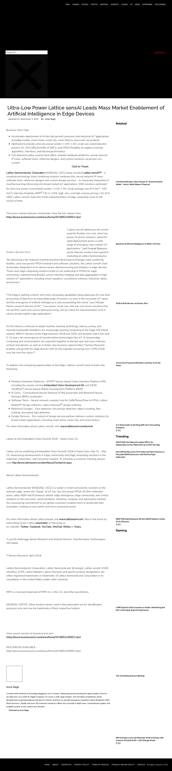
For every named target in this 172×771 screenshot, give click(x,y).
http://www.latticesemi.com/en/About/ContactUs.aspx (42, 462)
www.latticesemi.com (71, 519)
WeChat (57, 526)
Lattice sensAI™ (92, 172)
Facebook (35, 526)
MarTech (104, 4)
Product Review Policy (123, 765)
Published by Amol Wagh (19, 710)
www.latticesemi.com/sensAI (76, 426)
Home (47, 765)
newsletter (41, 523)
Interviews (147, 4)
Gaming (75, 4)
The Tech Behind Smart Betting (130, 676)
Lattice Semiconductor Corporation (25, 172)
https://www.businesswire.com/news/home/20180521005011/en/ (43, 217)
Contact (141, 765)
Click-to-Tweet (80, 166)
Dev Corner (160, 4)
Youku (77, 526)
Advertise (66, 765)
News (137, 4)
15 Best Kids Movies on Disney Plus (132, 303)
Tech (67, 4)
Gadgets (115, 4)
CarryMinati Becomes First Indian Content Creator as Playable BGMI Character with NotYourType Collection (140, 454)
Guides (124, 4)
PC (131, 4)
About (56, 765)
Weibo (67, 526)
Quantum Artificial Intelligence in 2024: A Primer (138, 244)
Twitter (25, 526)
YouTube (47, 526)
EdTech (85, 4)
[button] (26, 29)
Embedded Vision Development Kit (64, 385)
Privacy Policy (81, 765)
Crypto (94, 4)
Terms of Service (100, 765)
